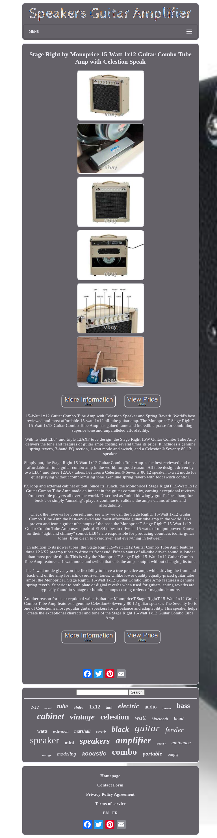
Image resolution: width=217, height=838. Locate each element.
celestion (114, 716)
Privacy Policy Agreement (110, 794)
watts (42, 731)
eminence (181, 742)
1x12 (95, 707)
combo (124, 752)
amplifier (133, 740)
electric (128, 706)
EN (106, 813)
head (179, 718)
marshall (82, 731)
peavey (161, 743)
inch (109, 708)
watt (140, 717)
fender (174, 730)
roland (47, 708)
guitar (147, 728)
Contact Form (110, 785)
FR (115, 813)
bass (183, 705)
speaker (44, 740)
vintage (82, 716)
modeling (66, 754)
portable (152, 753)
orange (46, 755)
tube (62, 706)
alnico (79, 707)
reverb (101, 731)
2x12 (35, 707)
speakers (95, 740)
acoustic (94, 753)
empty (173, 754)
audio (151, 707)
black (120, 729)
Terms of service (110, 803)
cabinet (50, 716)
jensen (166, 708)
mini (69, 742)
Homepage (110, 776)
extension (61, 731)
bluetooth (159, 719)
